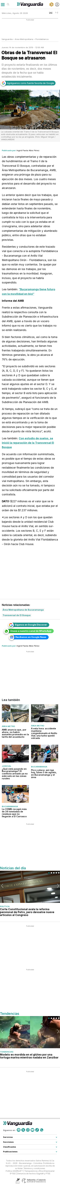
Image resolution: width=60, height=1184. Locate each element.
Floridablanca (41, 39)
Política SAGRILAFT (14, 1171)
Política (5, 906)
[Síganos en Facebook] (18, 1130)
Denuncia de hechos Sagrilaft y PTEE (33, 1173)
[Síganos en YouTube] (32, 1130)
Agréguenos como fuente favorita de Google (30, 83)
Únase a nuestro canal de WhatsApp (30, 631)
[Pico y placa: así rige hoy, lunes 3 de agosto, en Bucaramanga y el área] (44, 754)
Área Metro (8, 726)
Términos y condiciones (34, 1168)
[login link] (57, 4)
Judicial (6, 766)
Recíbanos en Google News (30, 637)
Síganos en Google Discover (31, 624)
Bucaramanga (39, 766)
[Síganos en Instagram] (28, 1130)
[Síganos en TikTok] (37, 1130)
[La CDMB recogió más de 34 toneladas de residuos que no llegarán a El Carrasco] (15, 794)
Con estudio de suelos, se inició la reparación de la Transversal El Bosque (28, 443)
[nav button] (3, 4)
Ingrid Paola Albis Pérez (28, 150)
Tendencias (6, 1052)
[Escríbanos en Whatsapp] (42, 1130)
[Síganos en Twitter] (23, 1130)
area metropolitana (24, 39)
